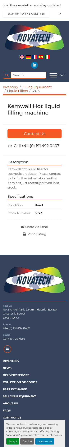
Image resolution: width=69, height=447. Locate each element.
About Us (10, 403)
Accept (12, 441)
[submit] (7, 75)
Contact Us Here (14, 338)
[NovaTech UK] (34, 280)
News (7, 368)
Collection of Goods (20, 382)
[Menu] (53, 75)
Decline (27, 441)
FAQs (7, 410)
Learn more (44, 441)
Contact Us (34, 133)
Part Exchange (15, 389)
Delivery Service (16, 375)
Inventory (11, 361)
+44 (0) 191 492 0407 (40, 145)
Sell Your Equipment (19, 396)
